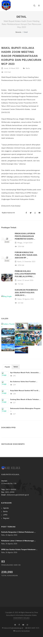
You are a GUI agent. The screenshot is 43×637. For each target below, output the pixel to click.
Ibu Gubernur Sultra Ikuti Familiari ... (23, 381)
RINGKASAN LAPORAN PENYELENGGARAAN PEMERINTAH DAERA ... (25, 236)
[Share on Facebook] (26, 213)
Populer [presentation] (7, 367)
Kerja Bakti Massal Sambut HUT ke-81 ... (25, 390)
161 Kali (20, 303)
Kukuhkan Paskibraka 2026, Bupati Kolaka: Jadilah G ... (26, 292)
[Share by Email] (39, 213)
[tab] (7, 367)
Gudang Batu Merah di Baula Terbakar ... (25, 399)
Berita (28, 68)
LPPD (5, 515)
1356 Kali (20, 246)
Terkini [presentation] (15, 367)
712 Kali (20, 284)
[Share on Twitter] (30, 213)
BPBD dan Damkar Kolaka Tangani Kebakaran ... (19, 549)
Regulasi (6, 518)
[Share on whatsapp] (35, 213)
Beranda (18, 32)
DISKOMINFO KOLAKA (21, 618)
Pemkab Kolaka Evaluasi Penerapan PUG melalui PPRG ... (25, 273)
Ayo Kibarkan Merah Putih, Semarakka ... (25, 372)
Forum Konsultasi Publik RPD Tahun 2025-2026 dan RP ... (26, 255)
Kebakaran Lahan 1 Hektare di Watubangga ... (18, 541)
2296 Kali (20, 265)
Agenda (6, 508)
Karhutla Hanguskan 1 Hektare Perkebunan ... (18, 532)
